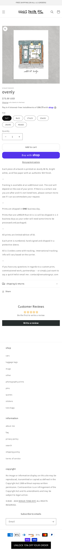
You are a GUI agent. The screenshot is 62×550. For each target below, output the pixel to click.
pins (8, 388)
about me (10, 426)
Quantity (5, 131)
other (8, 375)
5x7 (7, 118)
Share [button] (8, 291)
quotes (9, 394)
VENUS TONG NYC (27, 501)
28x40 (8, 124)
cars (8, 355)
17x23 (30, 118)
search (9, 445)
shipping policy (13, 452)
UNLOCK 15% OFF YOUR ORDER (31, 545)
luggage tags (12, 362)
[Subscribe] (53, 521)
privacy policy (12, 439)
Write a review (30, 322)
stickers (9, 401)
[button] (3, 12)
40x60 (21, 124)
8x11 (18, 118)
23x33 (43, 118)
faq (7, 432)
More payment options (31, 162)
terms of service (13, 458)
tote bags (10, 407)
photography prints (15, 381)
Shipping (5, 102)
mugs (8, 368)
